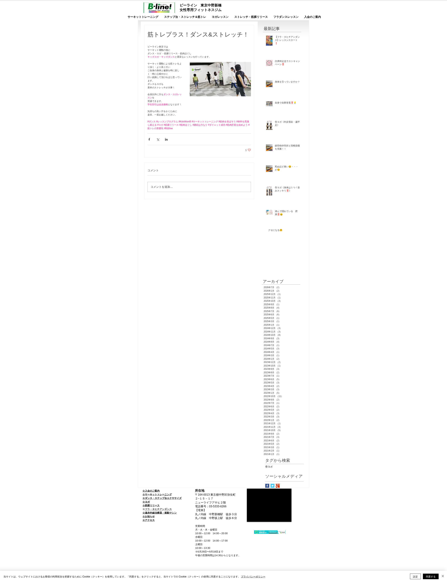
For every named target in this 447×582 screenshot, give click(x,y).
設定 (415, 576)
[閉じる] (443, 576)
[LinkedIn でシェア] (166, 139)
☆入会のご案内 (151, 490)
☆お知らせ (148, 516)
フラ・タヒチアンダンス (158, 509)
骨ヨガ (269, 466)
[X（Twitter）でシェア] (157, 139)
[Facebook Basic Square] (267, 486)
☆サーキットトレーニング (157, 494)
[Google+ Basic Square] (278, 486)
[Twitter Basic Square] (272, 486)
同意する (431, 576)
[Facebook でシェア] (149, 139)
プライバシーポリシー (253, 576)
